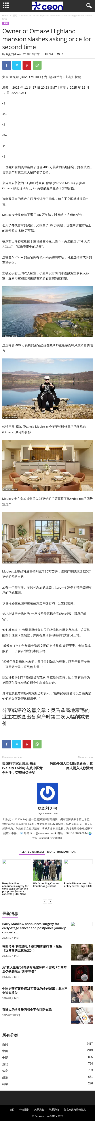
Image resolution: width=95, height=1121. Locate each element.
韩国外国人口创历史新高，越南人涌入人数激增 (71, 765)
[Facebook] (6, 65)
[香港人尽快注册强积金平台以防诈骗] (82, 1015)
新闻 (15, 15)
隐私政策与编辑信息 (75, 1109)
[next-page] (50, 901)
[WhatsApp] (37, 65)
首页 (12, 1109)
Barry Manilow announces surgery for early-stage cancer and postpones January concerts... (34, 928)
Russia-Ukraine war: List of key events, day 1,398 (78, 885)
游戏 (5, 1064)
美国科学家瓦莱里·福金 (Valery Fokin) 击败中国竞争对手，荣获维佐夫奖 (22, 768)
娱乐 (5, 1077)
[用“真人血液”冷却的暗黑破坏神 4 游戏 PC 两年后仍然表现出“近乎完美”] (82, 973)
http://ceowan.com (47, 813)
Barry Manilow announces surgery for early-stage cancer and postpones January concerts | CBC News (15, 888)
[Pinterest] (27, 65)
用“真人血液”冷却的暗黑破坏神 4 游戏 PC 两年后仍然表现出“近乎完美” (34, 969)
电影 (5, 1057)
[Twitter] (16, 65)
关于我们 (39, 1109)
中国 (5, 1051)
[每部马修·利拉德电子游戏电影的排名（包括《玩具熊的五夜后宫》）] (82, 952)
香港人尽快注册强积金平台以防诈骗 (27, 1009)
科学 (5, 1084)
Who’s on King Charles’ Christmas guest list (46, 885)
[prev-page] (45, 901)
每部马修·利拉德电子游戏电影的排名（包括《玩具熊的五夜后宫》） (32, 948)
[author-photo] (47, 793)
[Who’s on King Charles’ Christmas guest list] (47, 870)
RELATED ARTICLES (32, 852)
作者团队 (24, 1109)
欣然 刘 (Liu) (13, 54)
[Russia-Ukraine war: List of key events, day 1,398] (78, 870)
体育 (5, 1071)
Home (5, 15)
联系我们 (54, 1109)
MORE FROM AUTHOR (61, 852)
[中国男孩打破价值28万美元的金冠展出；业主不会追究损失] (82, 994)
